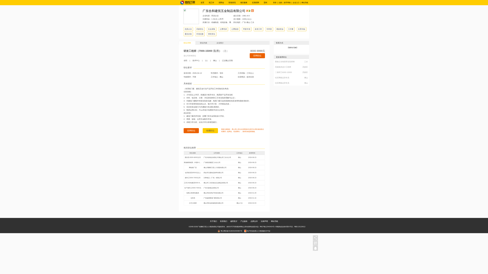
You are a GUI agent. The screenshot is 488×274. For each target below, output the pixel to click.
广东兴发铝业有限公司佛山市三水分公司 (217, 157)
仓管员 (192, 198)
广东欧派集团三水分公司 (212, 162)
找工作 (211, 3)
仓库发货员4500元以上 (193, 173)
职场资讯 (232, 3)
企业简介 (220, 43)
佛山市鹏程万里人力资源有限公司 (215, 167)
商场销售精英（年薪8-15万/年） (193, 162)
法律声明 (264, 221)
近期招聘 (255, 3)
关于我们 (213, 221)
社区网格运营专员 (282, 78)
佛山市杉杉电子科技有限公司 (213, 193)
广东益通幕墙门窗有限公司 (213, 198)
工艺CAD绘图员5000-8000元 (193, 183)
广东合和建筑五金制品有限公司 (224, 11)
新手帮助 (287, 3)
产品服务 (244, 221)
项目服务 (243, 3)
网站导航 (305, 3)
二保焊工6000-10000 (283, 72)
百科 (265, 3)
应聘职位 (257, 56)
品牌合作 (254, 221)
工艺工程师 (193, 203)
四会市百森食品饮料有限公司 (213, 173)
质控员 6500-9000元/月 (193, 157)
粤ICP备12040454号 (267, 227)
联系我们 (223, 221)
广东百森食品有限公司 (211, 188)
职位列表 (203, 43)
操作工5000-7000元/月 (193, 178)
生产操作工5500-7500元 (192, 188)
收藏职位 (210, 131)
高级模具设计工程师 (283, 67)
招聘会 (221, 3)
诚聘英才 (233, 221)
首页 (202, 3)
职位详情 (187, 43)
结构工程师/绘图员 (192, 193)
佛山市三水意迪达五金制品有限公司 (216, 183)
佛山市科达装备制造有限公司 (213, 203)
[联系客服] (315, 248)
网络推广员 (193, 167)
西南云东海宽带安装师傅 (285, 62)
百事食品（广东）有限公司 (213, 178)
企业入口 (296, 3)
